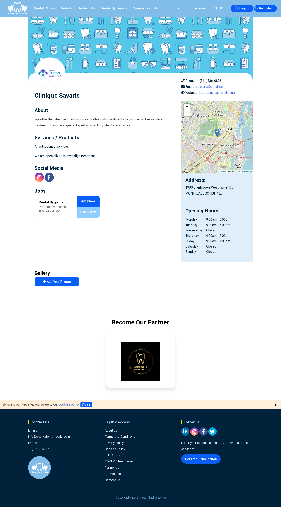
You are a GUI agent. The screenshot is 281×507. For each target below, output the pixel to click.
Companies (141, 8)
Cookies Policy (115, 449)
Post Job (180, 8)
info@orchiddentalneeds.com (49, 437)
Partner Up (112, 467)
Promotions (113, 474)
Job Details (112, 455)
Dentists (66, 8)
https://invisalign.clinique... (218, 93)
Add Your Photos (58, 282)
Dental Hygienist (51, 202)
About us (111, 430)
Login (243, 8)
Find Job (161, 8)
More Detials (88, 212)
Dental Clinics (44, 8)
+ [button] (187, 106)
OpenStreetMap (244, 171)
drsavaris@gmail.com (210, 87)
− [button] (187, 113)
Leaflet (222, 171)
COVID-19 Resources (119, 461)
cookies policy (69, 404)
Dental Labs (87, 8)
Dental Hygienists (114, 8)
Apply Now (88, 201)
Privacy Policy (114, 443)
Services (199, 8)
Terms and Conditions (120, 437)
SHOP (218, 8)
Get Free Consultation (201, 459)
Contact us (112, 480)
